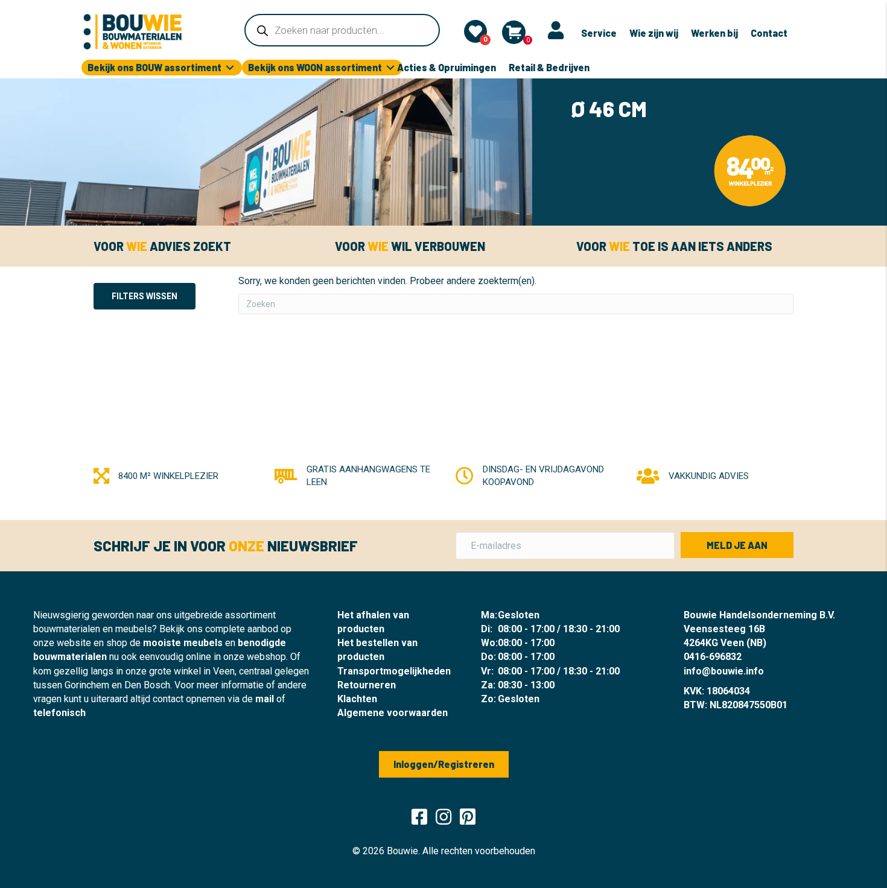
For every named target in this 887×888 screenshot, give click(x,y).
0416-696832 (713, 656)
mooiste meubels (183, 643)
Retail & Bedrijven (549, 67)
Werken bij (714, 33)
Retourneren (366, 685)
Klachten (357, 699)
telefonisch (59, 712)
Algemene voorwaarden (392, 712)
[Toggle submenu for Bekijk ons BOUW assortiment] (230, 68)
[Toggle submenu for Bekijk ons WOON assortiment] (390, 68)
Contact (769, 33)
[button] (737, 545)
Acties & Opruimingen (446, 67)
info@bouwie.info (724, 671)
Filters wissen (144, 296)
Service (599, 33)
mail (264, 699)
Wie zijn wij (653, 33)
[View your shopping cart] (514, 32)
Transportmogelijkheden (394, 671)
